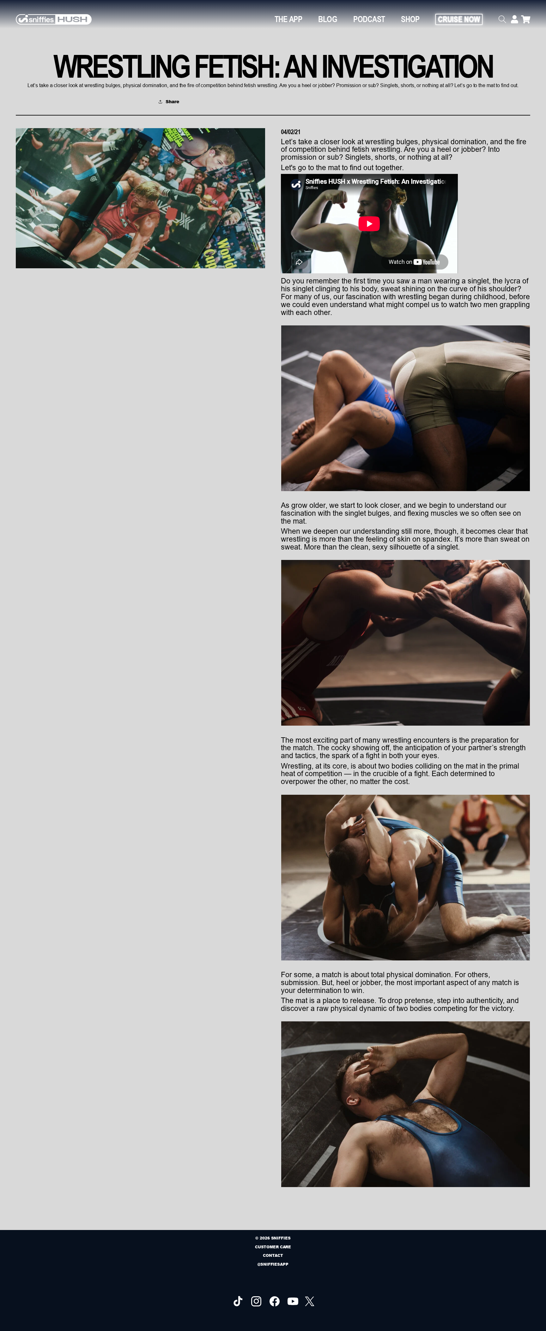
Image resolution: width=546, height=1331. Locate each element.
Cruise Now (459, 19)
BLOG (327, 19)
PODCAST (369, 19)
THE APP (288, 19)
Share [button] (172, 101)
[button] (504, 19)
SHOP (410, 19)
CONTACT (273, 1255)
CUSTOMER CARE (273, 1247)
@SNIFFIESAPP (273, 1264)
